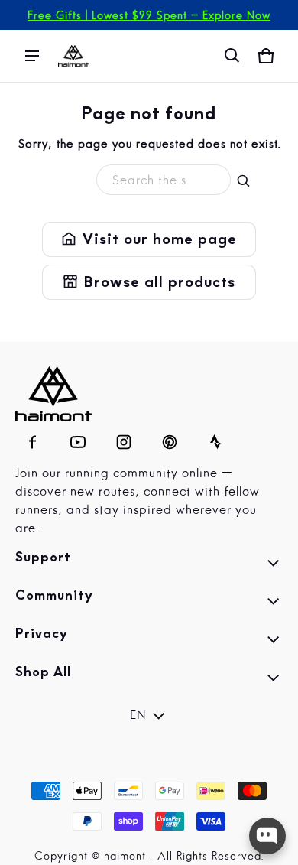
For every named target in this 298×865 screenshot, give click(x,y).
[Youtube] (78, 438)
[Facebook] (32, 438)
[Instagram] (124, 438)
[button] (232, 56)
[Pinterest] (169, 438)
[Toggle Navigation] (32, 56)
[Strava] (215, 438)
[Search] (244, 181)
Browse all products (149, 282)
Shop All (149, 680)
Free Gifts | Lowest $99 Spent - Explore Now (149, 16)
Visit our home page (149, 239)
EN (138, 716)
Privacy (149, 642)
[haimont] (73, 56)
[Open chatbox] (267, 836)
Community (149, 603)
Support (149, 565)
